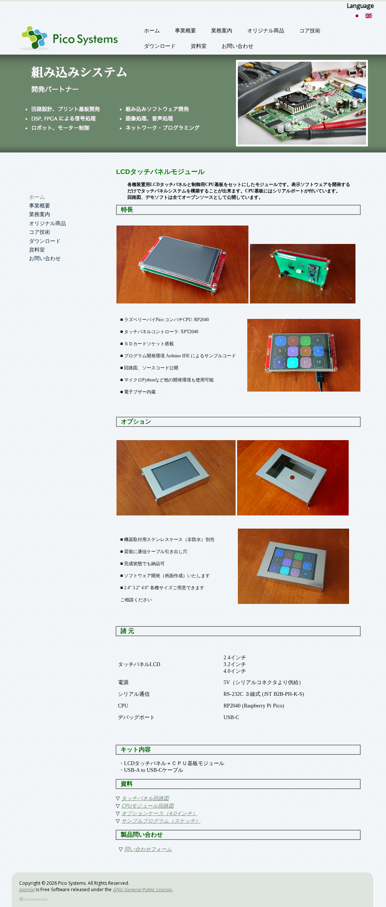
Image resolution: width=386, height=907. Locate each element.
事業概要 (185, 30)
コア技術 (309, 30)
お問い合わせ (237, 46)
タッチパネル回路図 (145, 798)
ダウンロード (160, 46)
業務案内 (221, 30)
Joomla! (27, 889)
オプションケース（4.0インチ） (159, 813)
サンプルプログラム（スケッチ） (161, 820)
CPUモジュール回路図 (147, 805)
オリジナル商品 (265, 30)
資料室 (199, 46)
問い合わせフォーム (148, 848)
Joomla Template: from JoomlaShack (200, 900)
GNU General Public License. (143, 889)
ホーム (152, 30)
